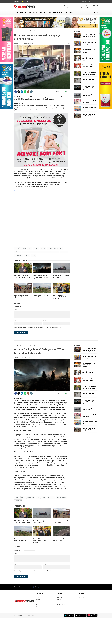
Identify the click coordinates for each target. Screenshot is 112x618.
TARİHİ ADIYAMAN (19, 255)
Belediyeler (28, 12)
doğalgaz (43, 248)
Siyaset (22, 12)
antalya (17, 497)
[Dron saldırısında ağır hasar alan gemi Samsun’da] (61, 268)
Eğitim (65, 12)
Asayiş (69, 43)
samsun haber (64, 252)
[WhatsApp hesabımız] (97, 1)
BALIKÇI (23, 497)
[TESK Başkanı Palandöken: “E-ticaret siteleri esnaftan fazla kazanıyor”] (77, 60)
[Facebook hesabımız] (89, 1)
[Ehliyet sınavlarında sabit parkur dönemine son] (77, 104)
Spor (45, 12)
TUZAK (33, 255)
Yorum (16, 309)
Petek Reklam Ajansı (29, 615)
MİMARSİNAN (18, 252)
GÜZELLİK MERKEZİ (58, 248)
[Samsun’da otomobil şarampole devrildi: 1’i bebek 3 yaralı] (42, 288)
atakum (17, 248)
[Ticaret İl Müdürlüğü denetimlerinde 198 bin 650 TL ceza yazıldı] (61, 288)
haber (44, 497)
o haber (25, 252)
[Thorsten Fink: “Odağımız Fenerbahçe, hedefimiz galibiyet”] (77, 68)
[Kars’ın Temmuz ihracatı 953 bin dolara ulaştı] (77, 110)
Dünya (49, 12)
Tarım (40, 12)
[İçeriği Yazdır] (31, 91)
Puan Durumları (60, 606)
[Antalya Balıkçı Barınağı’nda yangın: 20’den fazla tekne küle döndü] (42, 268)
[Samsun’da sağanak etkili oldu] (77, 82)
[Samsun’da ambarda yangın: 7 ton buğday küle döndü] (23, 288)
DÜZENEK (50, 248)
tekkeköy (27, 255)
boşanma (24, 248)
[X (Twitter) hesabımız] (92, 1)
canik (39, 497)
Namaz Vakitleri (60, 602)
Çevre (60, 12)
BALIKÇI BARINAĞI (31, 497)
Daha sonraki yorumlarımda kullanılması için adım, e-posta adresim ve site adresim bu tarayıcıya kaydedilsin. (37, 327)
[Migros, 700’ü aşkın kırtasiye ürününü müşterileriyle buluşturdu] (77, 52)
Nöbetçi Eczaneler (61, 604)
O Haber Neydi (81, 597)
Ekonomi (35, 12)
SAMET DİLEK (49, 252)
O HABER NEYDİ (33, 252)
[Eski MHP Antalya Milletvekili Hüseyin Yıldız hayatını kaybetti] (23, 268)
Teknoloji (55, 12)
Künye (79, 599)
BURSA (30, 248)
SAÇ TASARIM (41, 252)
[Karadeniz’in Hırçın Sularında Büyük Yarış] (77, 45)
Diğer (70, 12)
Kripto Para (59, 599)
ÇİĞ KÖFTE (36, 248)
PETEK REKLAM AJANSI (61, 497)
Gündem (16, 12)
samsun (56, 252)
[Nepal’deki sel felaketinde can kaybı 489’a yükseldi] (61, 531)
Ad (15, 320)
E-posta (45, 320)
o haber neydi (51, 497)
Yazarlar (79, 602)
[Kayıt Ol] (92, 12)
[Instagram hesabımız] (94, 1)
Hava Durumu (59, 597)
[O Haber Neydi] (24, 8)
